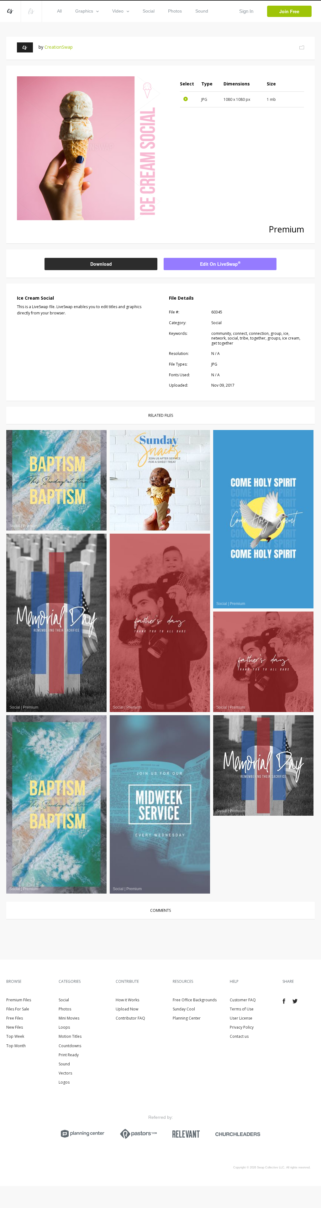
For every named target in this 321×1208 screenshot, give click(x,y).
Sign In (246, 11)
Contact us (239, 1036)
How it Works (127, 1000)
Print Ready (69, 1055)
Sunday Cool (184, 1009)
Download (101, 264)
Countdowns (70, 1045)
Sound (201, 11)
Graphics (84, 11)
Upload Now (127, 1009)
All (59, 11)
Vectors (65, 1073)
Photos (175, 11)
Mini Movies (69, 1018)
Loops (64, 1027)
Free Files (14, 1018)
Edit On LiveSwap (220, 263)
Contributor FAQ (130, 1018)
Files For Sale (17, 1009)
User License (241, 1018)
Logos (64, 1082)
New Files (14, 1027)
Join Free (289, 11)
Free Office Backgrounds (195, 1000)
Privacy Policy (242, 1027)
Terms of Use (242, 1009)
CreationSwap (59, 47)
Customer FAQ (243, 1000)
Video (118, 11)
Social (149, 11)
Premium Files (18, 1000)
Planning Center (187, 1018)
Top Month (16, 1045)
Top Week (15, 1036)
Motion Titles (70, 1036)
